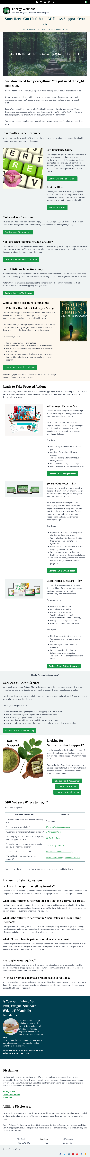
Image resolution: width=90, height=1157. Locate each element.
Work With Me (24, 1143)
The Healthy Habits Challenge (58, 827)
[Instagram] (41, 2)
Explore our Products (67, 786)
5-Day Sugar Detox (53, 832)
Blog (46, 1143)
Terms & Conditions (11, 1094)
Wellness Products (72, 857)
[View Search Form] (86, 2)
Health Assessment (54, 857)
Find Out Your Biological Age (18, 232)
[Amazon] (53, 2)
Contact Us (67, 1143)
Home (24, 29)
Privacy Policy (9, 1092)
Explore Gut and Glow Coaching (19, 730)
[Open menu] (85, 10)
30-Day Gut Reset (53, 838)
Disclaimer (7, 1097)
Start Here (44, 1139)
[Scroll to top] (84, 1152)
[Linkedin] (49, 2)
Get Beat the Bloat (57, 207)
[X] (64, 1154)
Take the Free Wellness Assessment (21, 259)
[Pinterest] (73, 1154)
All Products (68, 1139)
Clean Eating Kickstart (55, 845)
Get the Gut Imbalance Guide (62, 178)
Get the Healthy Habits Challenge (20, 367)
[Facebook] (37, 2)
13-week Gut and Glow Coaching (59, 851)
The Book (21, 1139)
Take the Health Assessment (67, 781)
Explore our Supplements (67, 792)
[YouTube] (45, 2)
